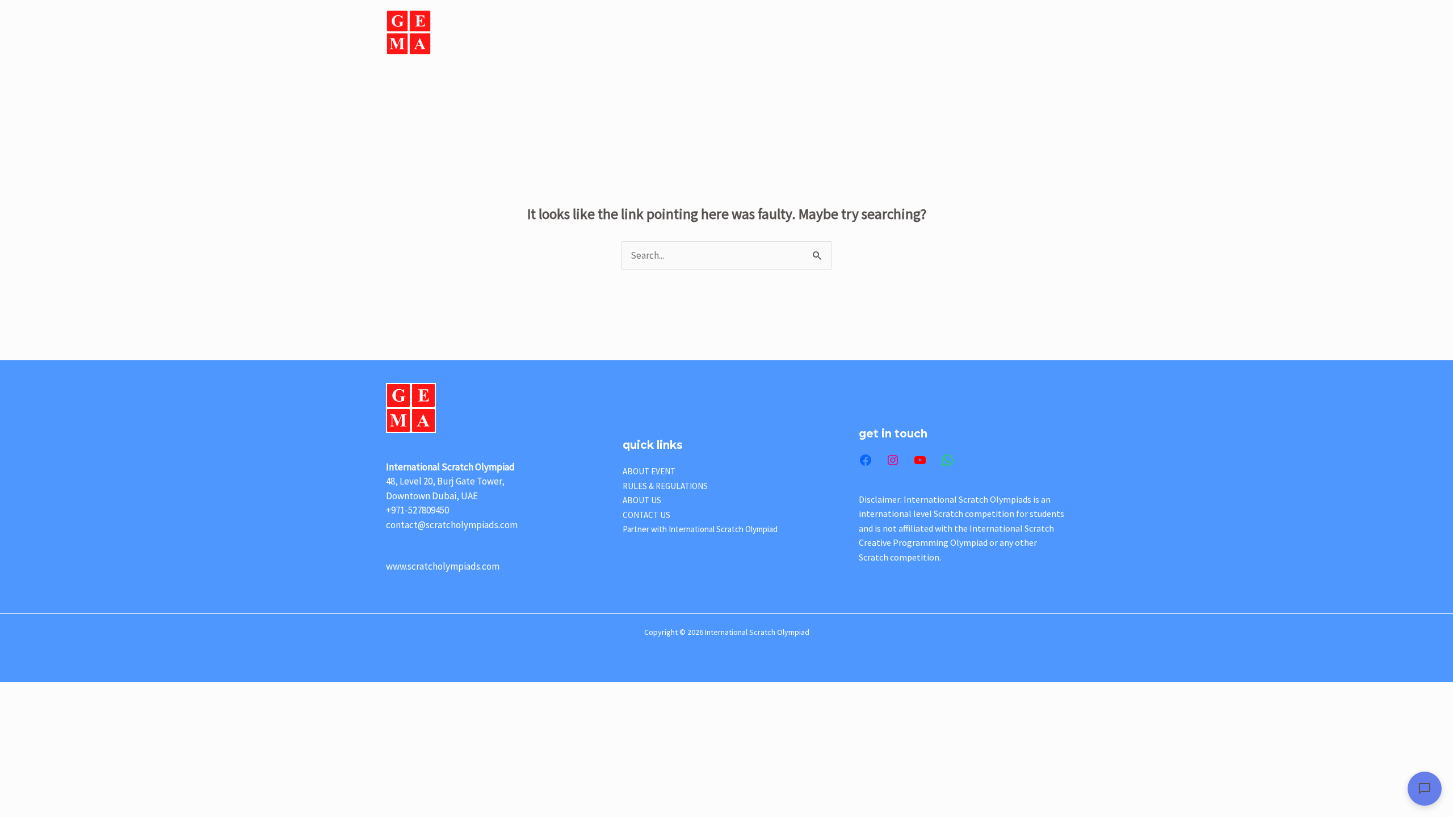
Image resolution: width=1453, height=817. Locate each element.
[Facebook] (865, 460)
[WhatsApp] (947, 460)
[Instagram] (893, 460)
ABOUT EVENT (673, 32)
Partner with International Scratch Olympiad (700, 529)
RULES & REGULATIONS (665, 486)
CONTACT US (1030, 32)
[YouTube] (920, 460)
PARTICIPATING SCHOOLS (786, 32)
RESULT (968, 32)
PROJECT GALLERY (895, 32)
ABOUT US (603, 32)
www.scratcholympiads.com (442, 566)
